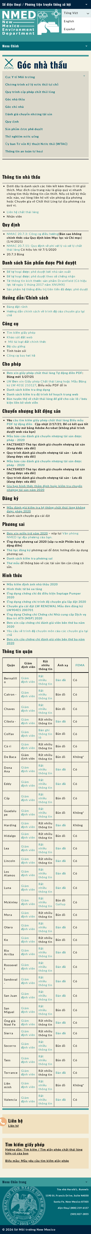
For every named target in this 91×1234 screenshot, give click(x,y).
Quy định (12, 121)
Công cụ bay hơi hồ (21, 355)
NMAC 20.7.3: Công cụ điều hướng (33, 234)
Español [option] (69, 29)
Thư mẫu (13, 563)
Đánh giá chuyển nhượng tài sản (28, 114)
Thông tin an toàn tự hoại (24, 151)
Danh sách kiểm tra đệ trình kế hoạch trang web (42, 394)
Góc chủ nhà (14, 106)
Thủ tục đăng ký (19, 550)
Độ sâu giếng (16, 346)
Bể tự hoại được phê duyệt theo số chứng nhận (41, 276)
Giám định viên (28, 679)
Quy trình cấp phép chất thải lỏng (30, 92)
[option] (76, 21)
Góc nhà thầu (15, 99)
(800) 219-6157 (79, 1208)
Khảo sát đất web (20, 337)
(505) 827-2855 (79, 1214)
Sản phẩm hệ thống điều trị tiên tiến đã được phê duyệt (47, 289)
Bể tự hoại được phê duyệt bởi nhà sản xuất (39, 271)
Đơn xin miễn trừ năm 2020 (27, 533)
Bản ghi (44, 730)
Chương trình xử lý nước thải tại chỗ (32, 84)
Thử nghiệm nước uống (22, 136)
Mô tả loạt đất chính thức (27, 341)
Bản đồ (61, 680)
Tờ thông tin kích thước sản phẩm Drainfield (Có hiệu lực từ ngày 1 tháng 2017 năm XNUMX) (47, 282)
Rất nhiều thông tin (45, 680)
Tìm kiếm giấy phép (21, 332)
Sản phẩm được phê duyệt (24, 129)
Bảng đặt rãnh (17, 306)
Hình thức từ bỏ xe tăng (24, 589)
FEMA (80, 665)
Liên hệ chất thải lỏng (23, 212)
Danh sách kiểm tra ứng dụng (28, 389)
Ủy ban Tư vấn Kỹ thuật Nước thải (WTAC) (36, 144)
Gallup (61, 904)
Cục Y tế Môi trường (20, 77)
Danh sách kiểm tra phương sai (30, 558)
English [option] (69, 21)
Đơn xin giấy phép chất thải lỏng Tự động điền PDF (44, 373)
